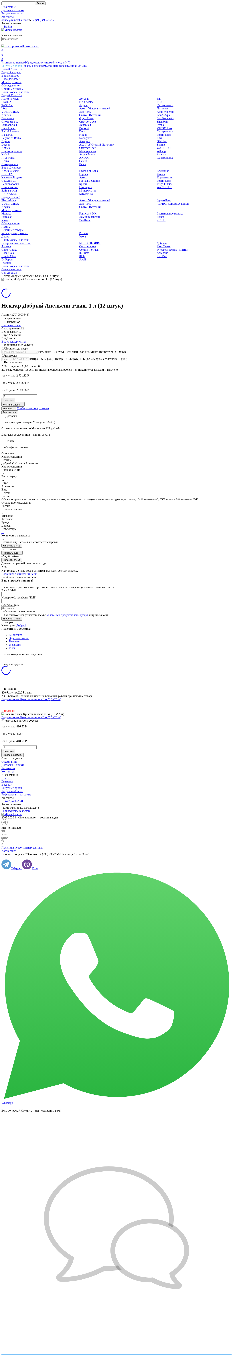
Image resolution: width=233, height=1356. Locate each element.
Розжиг (83, 233)
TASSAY (7, 105)
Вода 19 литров (11, 72)
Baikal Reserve (10, 131)
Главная (6, 262)
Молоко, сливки (11, 82)
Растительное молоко (170, 213)
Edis (159, 138)
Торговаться (9, 412)
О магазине (8, 6)
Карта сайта (8, 850)
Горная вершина (11, 151)
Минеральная (87, 151)
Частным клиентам (13, 62)
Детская (84, 98)
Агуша (83, 105)
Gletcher (162, 141)
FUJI (160, 101)
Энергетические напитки (172, 249)
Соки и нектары (89, 249)
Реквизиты (8, 768)
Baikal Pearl (8, 128)
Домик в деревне (89, 216)
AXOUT (84, 157)
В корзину (8, 400)
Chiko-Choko (9, 249)
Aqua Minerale (165, 111)
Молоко (6, 213)
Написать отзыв (11, 325)
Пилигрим (8, 157)
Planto (160, 216)
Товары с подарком (34, 65)
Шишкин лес (9, 187)
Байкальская (9, 124)
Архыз (5, 147)
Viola (4, 220)
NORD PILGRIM (89, 243)
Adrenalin (162, 252)
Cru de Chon (8, 256)
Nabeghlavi (85, 138)
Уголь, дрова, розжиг (14, 233)
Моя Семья (163, 246)
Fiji (159, 98)
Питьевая (162, 108)
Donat (82, 131)
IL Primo (84, 252)
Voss (4, 108)
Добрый (162, 243)
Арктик (6, 115)
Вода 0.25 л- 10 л (11, 69)
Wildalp (161, 151)
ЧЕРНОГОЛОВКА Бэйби (173, 203)
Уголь (82, 236)
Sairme (161, 144)
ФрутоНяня (86, 118)
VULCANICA (10, 111)
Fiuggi (83, 134)
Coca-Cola (7, 252)
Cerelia (83, 161)
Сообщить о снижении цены (19, 573)
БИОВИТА (86, 193)
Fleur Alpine (86, 101)
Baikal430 (7, 134)
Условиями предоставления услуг (67, 615)
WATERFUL (164, 147)
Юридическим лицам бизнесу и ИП (47, 62)
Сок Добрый (9, 272)
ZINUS (161, 220)
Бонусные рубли (11, 65)
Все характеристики (14, 341)
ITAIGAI (6, 101)
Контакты (7, 16)
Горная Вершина (89, 180)
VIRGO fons (164, 128)
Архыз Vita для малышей (94, 108)
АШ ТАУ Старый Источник (96, 144)
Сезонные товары (57, 65)
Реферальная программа (16, 794)
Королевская (164, 177)
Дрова (5, 236)
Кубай (5, 154)
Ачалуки (84, 141)
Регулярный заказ (12, 13)
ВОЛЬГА (7, 174)
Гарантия (7, 781)
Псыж (5, 161)
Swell (82, 259)
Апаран (161, 154)
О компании (9, 761)
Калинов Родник (11, 177)
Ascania (6, 246)
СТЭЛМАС (8, 180)
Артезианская (10, 98)
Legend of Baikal (11, 138)
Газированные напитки (16, 243)
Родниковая (164, 134)
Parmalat (6, 216)
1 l (2, 532)
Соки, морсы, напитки (15, 92)
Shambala (162, 121)
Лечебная (85, 124)
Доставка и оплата (12, 10)
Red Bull (162, 256)
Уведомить (9, 408)
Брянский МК (87, 213)
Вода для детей (10, 78)
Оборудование (10, 85)
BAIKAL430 (9, 193)
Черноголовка (10, 184)
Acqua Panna (87, 154)
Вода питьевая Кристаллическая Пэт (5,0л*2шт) (31, 699)
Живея (161, 174)
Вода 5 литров (10, 75)
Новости (6, 778)
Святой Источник (90, 115)
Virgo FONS (164, 184)
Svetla (160, 124)
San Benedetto (165, 118)
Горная (5, 141)
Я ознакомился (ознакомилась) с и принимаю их (56, 615)
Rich (82, 256)
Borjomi (84, 128)
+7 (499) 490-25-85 (42, 20)
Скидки (77, 65)
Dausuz (5, 144)
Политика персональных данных (22, 847)
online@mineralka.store (15, 20)
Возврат (6, 784)
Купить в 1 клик (11, 404)
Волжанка (7, 118)
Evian (82, 164)
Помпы (6, 226)
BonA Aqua (164, 115)
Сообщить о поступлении (33, 408)
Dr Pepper (7, 259)
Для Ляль (85, 111)
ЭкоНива (84, 220)
